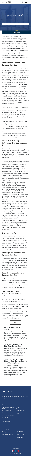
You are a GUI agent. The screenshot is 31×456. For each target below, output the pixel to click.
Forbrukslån (19, 408)
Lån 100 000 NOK (20, 437)
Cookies (11, 453)
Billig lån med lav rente (7, 434)
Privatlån (18, 407)
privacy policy (18, 453)
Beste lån (4, 433)
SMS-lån (4, 431)
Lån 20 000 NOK (20, 434)
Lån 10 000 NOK (20, 433)
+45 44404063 (7, 413)
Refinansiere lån (20, 410)
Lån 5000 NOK (19, 431)
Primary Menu (26, 2)
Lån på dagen (19, 411)
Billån (17, 413)
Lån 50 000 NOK (20, 436)
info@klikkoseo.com (10, 415)
